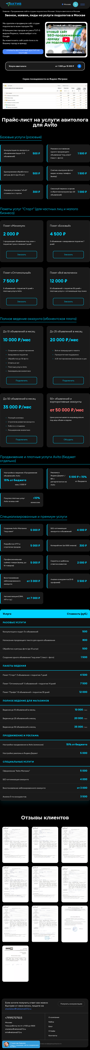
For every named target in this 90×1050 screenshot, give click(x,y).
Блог (51, 1026)
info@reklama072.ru (13, 1032)
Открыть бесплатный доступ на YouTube (23, 51)
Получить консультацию (71, 1004)
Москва (67, 4)
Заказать (21, 254)
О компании (54, 1017)
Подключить (22, 380)
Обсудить (68, 439)
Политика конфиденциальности (49, 1044)
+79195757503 (75, 4)
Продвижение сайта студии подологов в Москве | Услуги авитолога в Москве (45, 11)
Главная (6, 11)
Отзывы (52, 1031)
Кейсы (51, 1022)
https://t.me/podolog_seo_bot (20, 116)
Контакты (53, 1035)
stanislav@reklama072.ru (18, 1008)
